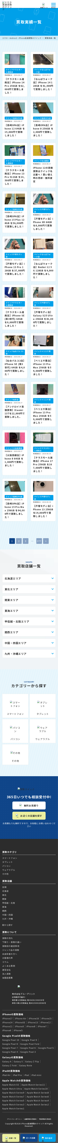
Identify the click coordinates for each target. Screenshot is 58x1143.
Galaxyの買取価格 (12, 1057)
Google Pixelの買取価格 (16, 1035)
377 (39, 541)
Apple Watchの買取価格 (16, 1080)
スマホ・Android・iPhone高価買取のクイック (21, 38)
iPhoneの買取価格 (12, 1014)
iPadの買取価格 (11, 1071)
